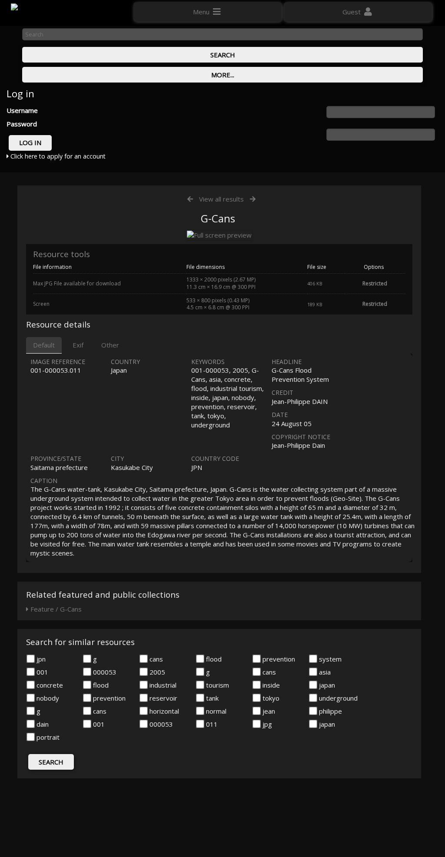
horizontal (163, 711)
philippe (329, 711)
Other (110, 345)
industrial (162, 685)
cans (155, 659)
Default (44, 345)
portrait (47, 737)
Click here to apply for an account (57, 156)
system (329, 659)
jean (268, 711)
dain (42, 724)
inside (270, 685)
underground (337, 698)
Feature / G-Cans (55, 609)
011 (211, 724)
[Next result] (252, 199)
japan (326, 685)
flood (213, 659)
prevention (278, 659)
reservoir (162, 698)
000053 (103, 672)
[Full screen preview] (219, 235)
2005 (156, 672)
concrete (49, 685)
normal (215, 711)
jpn (40, 659)
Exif (78, 345)
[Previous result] (190, 199)
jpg (266, 724)
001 (41, 672)
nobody (47, 698)
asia (324, 672)
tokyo (270, 698)
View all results (221, 199)
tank (211, 698)
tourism (216, 685)
